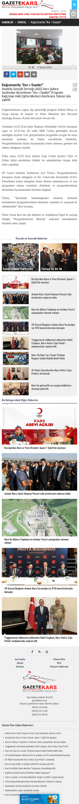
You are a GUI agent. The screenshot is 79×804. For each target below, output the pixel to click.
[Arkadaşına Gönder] (27, 74)
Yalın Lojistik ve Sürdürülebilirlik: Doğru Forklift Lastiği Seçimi (34, 777)
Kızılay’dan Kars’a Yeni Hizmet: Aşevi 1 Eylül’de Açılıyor (31, 737)
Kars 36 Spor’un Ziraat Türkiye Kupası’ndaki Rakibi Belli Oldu (34, 750)
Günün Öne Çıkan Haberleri (17, 725)
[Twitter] (13, 74)
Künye (20, 663)
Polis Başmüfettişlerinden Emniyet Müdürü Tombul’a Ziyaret (33, 781)
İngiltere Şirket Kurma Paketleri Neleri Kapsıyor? (27, 772)
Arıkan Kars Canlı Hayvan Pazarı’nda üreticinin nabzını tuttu (33, 733)
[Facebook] (7, 74)
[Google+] (20, 74)
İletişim (20, 666)
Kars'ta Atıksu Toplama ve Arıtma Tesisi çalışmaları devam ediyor (35, 742)
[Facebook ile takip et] (32, 652)
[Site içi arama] (47, 652)
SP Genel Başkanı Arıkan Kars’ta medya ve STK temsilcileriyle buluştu (37, 755)
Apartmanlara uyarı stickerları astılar (22, 790)
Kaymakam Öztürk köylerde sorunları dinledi (26, 786)
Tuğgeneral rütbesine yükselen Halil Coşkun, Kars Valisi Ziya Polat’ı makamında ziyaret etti (35, 747)
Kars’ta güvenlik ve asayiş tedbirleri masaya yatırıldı (29, 764)
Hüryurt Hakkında (59, 666)
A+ (75, 84)
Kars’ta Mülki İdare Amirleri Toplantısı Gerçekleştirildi (30, 768)
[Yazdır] (34, 74)
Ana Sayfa (20, 659)
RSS (59, 663)
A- (75, 89)
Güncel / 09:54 (37, 14)
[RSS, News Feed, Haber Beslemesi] (39, 652)
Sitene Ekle (59, 659)
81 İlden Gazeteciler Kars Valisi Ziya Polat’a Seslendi (29, 759)
